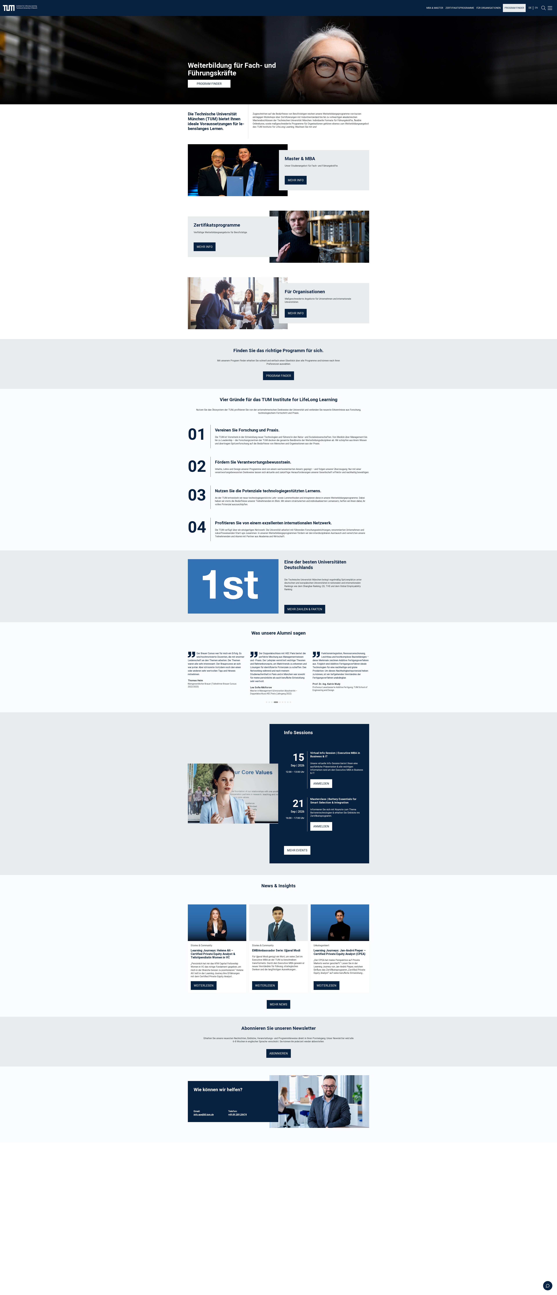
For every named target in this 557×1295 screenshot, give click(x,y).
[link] (216, 674)
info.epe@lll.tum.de (204, 1114)
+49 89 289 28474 (237, 1114)
